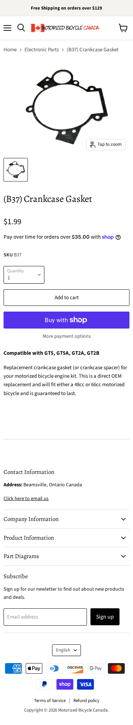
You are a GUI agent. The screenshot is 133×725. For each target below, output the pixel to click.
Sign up (105, 617)
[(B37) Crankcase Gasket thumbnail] (15, 169)
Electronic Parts (41, 50)
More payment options (67, 336)
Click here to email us (26, 498)
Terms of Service (50, 700)
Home (10, 50)
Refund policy (86, 700)
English (63, 650)
